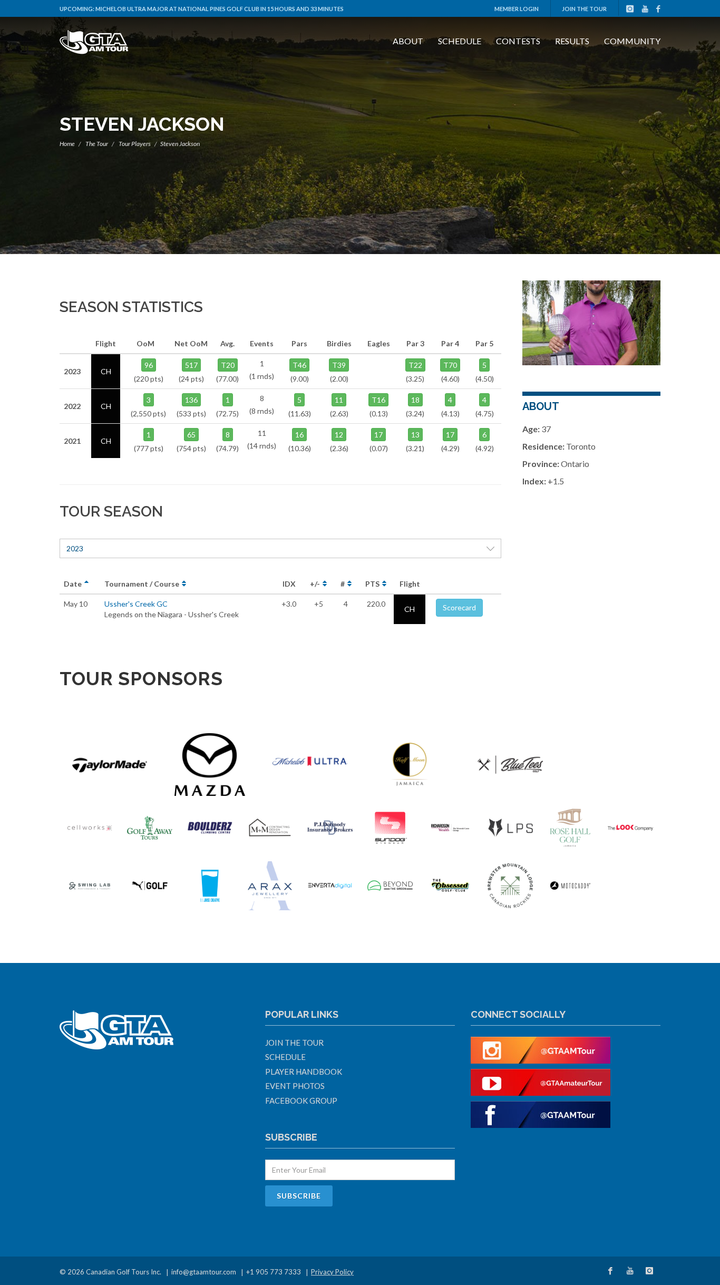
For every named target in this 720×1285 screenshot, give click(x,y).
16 (299, 434)
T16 (378, 399)
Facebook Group (301, 1100)
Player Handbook (303, 1071)
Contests (518, 41)
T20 (228, 365)
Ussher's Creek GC (136, 603)
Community (632, 41)
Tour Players (135, 144)
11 (339, 399)
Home (67, 144)
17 (378, 434)
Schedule (459, 41)
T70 (450, 365)
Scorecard (459, 607)
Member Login (516, 8)
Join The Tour (584, 8)
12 (339, 434)
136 (191, 399)
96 (148, 365)
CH (409, 609)
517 (191, 365)
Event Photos (295, 1086)
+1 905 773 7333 (273, 1272)
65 (191, 434)
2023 (74, 548)
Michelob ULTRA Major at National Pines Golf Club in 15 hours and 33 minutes (219, 8)
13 (415, 434)
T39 (339, 365)
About (408, 41)
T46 (299, 365)
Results (572, 41)
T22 (415, 365)
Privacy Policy (332, 1272)
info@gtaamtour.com (203, 1272)
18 (415, 399)
